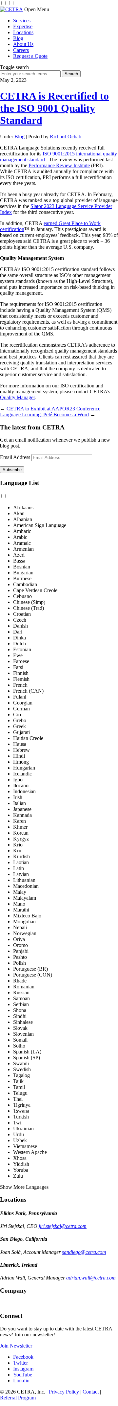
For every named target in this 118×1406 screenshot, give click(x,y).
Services (21, 20)
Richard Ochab (65, 136)
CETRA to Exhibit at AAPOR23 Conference (53, 408)
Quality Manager (17, 397)
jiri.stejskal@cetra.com (63, 1226)
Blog (18, 38)
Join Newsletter (16, 1345)
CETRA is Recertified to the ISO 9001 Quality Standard (54, 108)
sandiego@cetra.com (84, 1252)
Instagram (23, 1368)
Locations (23, 32)
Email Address (15, 457)
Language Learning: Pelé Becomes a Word (44, 414)
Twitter (20, 1363)
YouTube (22, 1374)
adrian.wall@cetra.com (91, 1277)
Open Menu (36, 9)
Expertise (22, 26)
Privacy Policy (64, 1391)
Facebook (23, 1357)
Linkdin (21, 1380)
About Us (23, 44)
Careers (21, 50)
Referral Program (18, 1397)
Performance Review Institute (59, 165)
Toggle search (14, 67)
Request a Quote (30, 56)
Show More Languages (24, 1187)
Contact (91, 1391)
